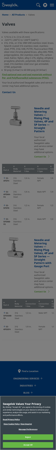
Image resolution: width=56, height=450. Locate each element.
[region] (28, 423)
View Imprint (26, 424)
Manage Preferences (28, 429)
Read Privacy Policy (11, 419)
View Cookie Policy (12, 424)
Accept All (28, 445)
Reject (28, 437)
